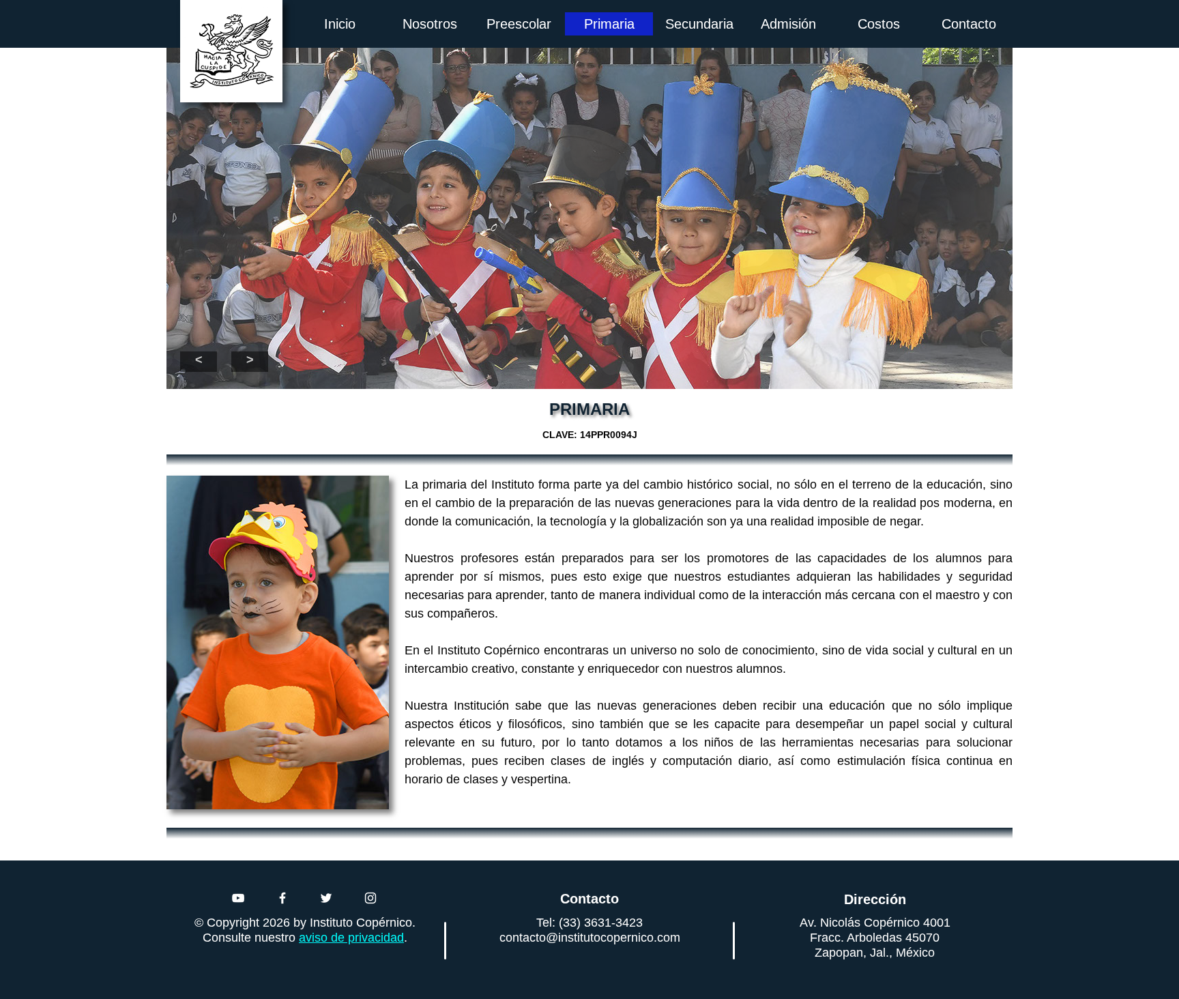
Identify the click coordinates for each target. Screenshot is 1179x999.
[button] (198, 361)
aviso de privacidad (351, 937)
